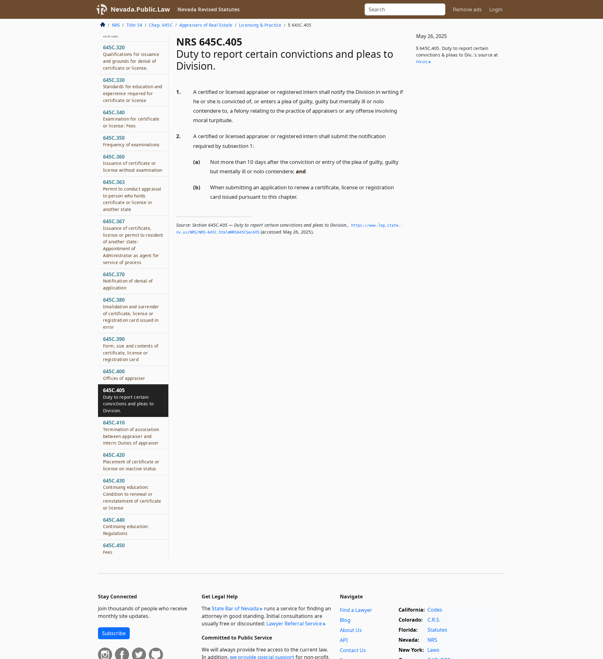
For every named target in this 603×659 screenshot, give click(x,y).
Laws (433, 649)
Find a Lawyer (356, 610)
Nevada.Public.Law (140, 9)
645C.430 (132, 494)
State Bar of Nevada (235, 608)
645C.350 (131, 141)
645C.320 (131, 57)
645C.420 (131, 461)
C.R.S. (433, 619)
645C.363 (132, 195)
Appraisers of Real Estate (205, 25)
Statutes (437, 629)
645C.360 (132, 163)
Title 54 (134, 25)
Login (496, 9)
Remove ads (467, 9)
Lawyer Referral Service (294, 623)
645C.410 (131, 432)
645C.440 (126, 526)
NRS (116, 25)
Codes (434, 609)
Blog (345, 620)
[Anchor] (236, 119)
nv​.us (421, 61)
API (344, 640)
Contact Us (353, 650)
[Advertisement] (458, 173)
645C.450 (114, 548)
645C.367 (133, 241)
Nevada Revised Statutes (208, 9)
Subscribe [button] (114, 633)
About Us (351, 630)
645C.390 (130, 349)
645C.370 (128, 281)
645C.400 (124, 374)
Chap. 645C (161, 25)
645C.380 (131, 313)
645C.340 (131, 119)
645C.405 (128, 400)
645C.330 (132, 90)
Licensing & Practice (260, 25)
